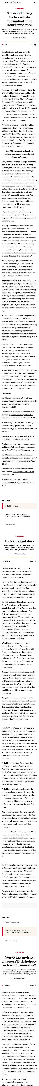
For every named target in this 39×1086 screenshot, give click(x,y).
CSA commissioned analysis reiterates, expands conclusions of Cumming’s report (19, 154)
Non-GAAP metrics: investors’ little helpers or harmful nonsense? (17, 515)
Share (32, 45)
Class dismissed (11, 525)
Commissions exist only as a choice (15, 482)
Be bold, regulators (12, 506)
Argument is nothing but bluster (20, 415)
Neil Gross (19, 8)
